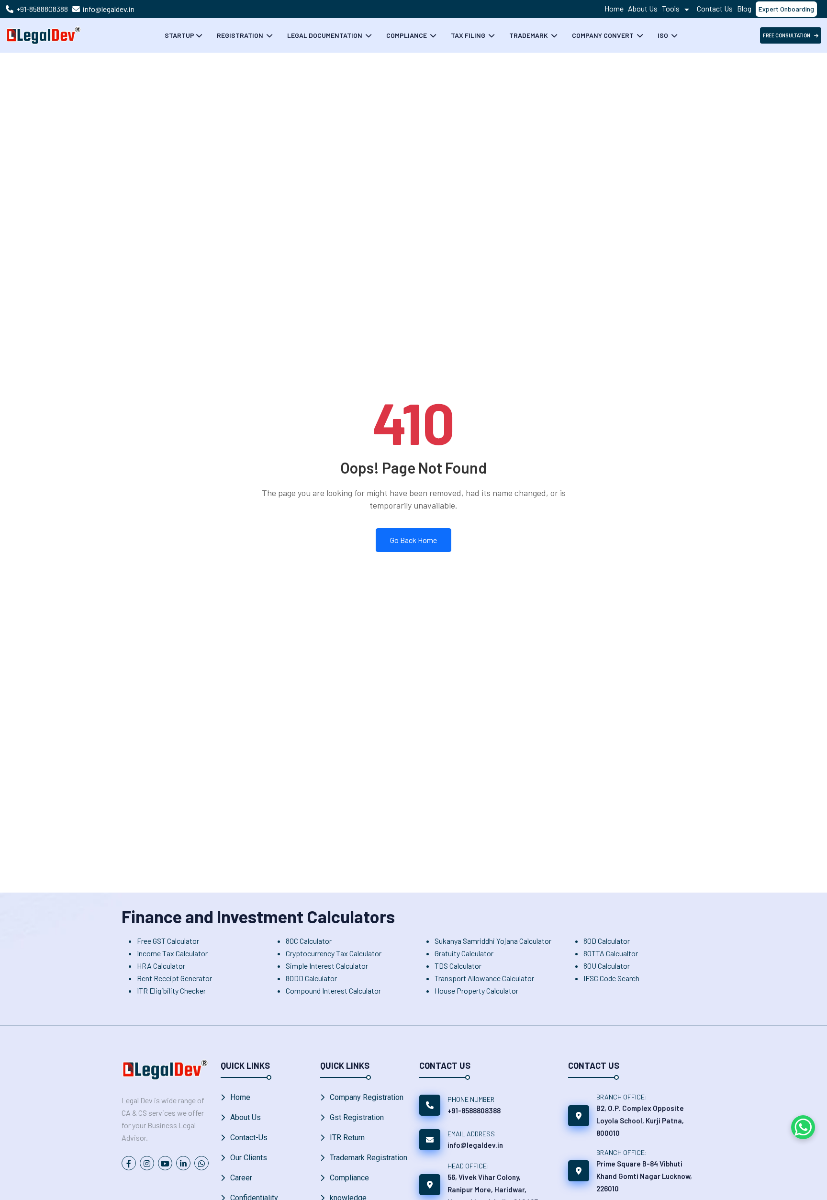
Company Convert (603, 35)
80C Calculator (309, 940)
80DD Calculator (311, 978)
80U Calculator (606, 965)
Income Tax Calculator (172, 953)
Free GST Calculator (168, 940)
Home (614, 8)
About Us (643, 8)
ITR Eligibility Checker (171, 990)
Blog (744, 8)
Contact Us (715, 8)
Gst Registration (357, 1117)
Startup (179, 35)
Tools (671, 8)
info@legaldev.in (108, 8)
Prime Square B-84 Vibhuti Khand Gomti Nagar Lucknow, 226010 (644, 1176)
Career (241, 1177)
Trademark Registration (368, 1157)
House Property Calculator (476, 990)
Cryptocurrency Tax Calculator (333, 953)
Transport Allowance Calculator (484, 978)
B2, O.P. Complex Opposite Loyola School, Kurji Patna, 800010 (640, 1120)
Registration (241, 35)
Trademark (529, 35)
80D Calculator (606, 940)
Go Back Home (413, 539)
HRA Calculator (161, 965)
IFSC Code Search (611, 978)
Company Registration (366, 1097)
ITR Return (347, 1137)
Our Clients (248, 1157)
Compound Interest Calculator (333, 990)
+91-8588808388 (42, 8)
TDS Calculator (458, 965)
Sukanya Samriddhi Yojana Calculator (493, 940)
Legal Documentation (325, 35)
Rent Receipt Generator (174, 978)
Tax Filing (469, 35)
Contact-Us (249, 1137)
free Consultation (786, 35)
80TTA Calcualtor (610, 953)
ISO (664, 35)
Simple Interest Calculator (327, 965)
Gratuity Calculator (464, 953)
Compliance (407, 35)
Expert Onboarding (786, 9)
